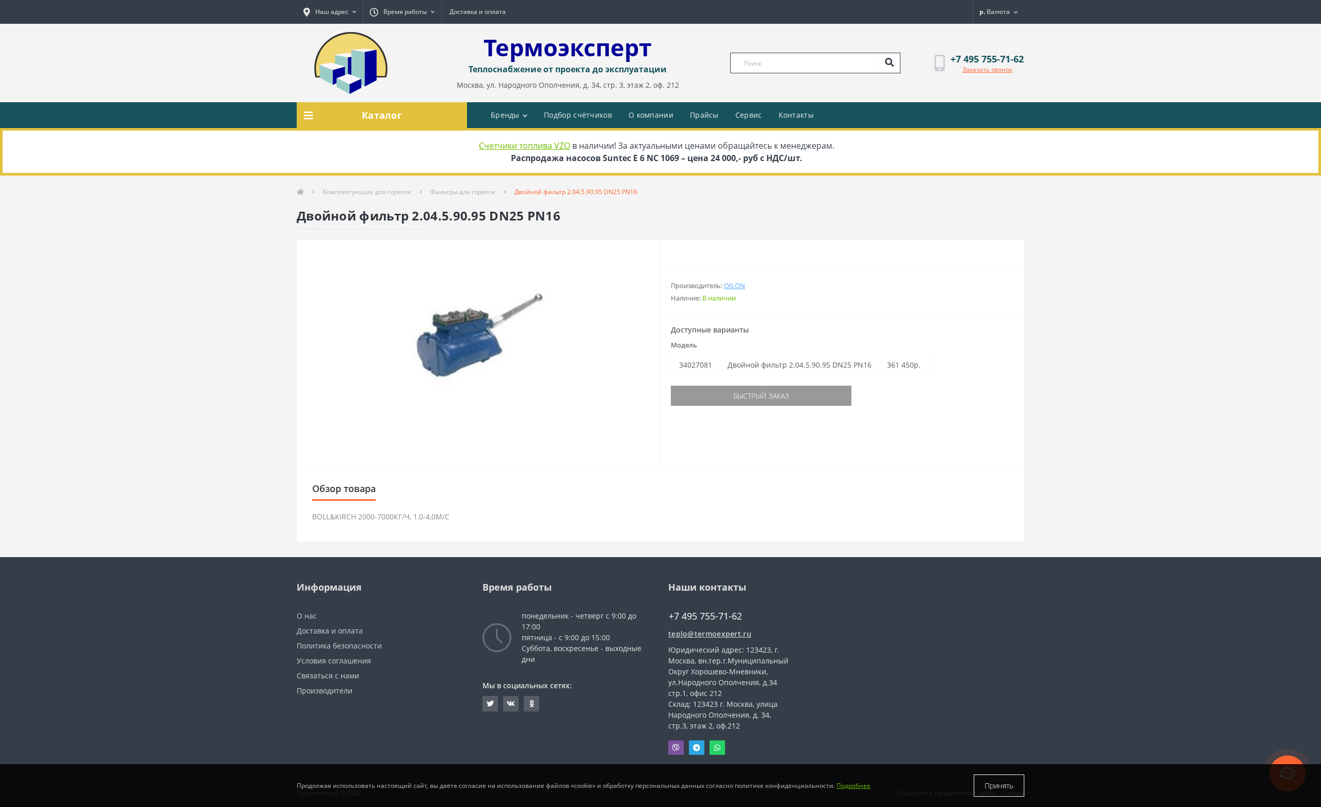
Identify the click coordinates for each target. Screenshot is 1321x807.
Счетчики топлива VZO (524, 145)
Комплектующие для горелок (367, 191)
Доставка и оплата (477, 11)
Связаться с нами (328, 676)
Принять (999, 785)
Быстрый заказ (761, 396)
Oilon (734, 285)
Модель (684, 345)
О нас (307, 616)
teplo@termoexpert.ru (709, 634)
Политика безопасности (339, 646)
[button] (330, 12)
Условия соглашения (334, 661)
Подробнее (853, 785)
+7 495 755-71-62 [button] (705, 616)
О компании (651, 115)
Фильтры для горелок (462, 191)
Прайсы (704, 115)
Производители (324, 690)
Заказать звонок (987, 69)
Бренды (505, 115)
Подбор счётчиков (578, 115)
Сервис (748, 115)
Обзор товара (344, 488)
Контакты (796, 115)
